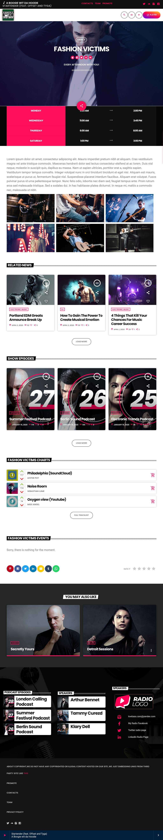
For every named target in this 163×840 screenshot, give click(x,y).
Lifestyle (14, 413)
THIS (26, 773)
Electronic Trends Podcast (132, 419)
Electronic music (18, 309)
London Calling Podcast (31, 701)
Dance (81, 40)
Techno (64, 413)
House (91, 643)
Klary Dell (80, 727)
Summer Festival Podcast (30, 419)
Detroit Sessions (100, 649)
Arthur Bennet (85, 700)
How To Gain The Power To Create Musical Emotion (81, 317)
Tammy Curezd (86, 713)
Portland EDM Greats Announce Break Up (26, 317)
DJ (62, 309)
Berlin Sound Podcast (77, 419)
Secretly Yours (22, 649)
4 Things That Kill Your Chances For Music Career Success (129, 319)
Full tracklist (81, 515)
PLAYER (152, 15)
